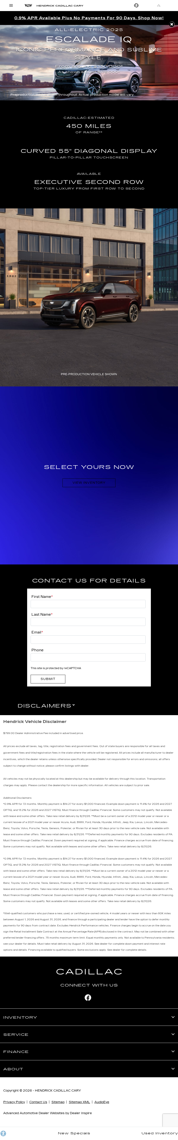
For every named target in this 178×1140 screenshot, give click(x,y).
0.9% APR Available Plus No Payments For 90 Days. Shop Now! (89, 18)
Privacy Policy (14, 1102)
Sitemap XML (79, 1102)
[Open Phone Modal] (136, 5)
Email (37, 632)
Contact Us (38, 1102)
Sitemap (57, 1102)
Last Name (42, 614)
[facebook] (87, 997)
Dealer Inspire (81, 1113)
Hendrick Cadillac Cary (58, 1090)
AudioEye (101, 1102)
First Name (42, 597)
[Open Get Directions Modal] (159, 5)
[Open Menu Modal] (11, 5)
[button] (172, 24)
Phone (37, 650)
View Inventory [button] (89, 483)
